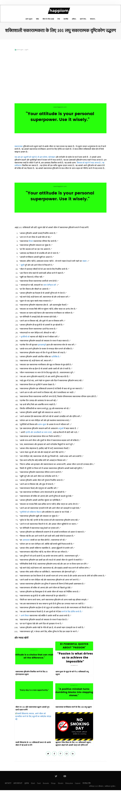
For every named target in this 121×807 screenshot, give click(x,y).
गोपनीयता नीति (86, 783)
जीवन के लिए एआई (48, 19)
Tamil (39, 783)
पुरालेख (27, 783)
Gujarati (77, 783)
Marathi (60, 783)
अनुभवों (61, 428)
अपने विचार (25, 616)
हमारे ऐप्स (83, 19)
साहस (84, 261)
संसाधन (92, 19)
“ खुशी (21, 265)
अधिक (74, 19)
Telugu (53, 783)
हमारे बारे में (8, 783)
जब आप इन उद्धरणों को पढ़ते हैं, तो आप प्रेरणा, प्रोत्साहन (35, 157)
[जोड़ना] (48, 754)
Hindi (33, 783)
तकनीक (66, 19)
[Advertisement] (60, 69)
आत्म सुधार (29, 19)
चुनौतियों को (25, 337)
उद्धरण (26, 50)
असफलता (26, 540)
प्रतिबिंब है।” (56, 357)
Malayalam (69, 783)
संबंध (37, 19)
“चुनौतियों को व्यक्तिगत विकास (30, 512)
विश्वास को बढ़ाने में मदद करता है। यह (90, 163)
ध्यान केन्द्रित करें (49, 285)
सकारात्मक (19, 146)
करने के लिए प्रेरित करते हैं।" (72, 611)
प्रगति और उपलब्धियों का (34, 432)
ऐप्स (59, 19)
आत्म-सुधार (20, 50)
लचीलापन (18, 165)
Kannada (46, 783)
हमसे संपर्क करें (18, 783)
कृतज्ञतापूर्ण (42, 345)
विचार (31, 241)
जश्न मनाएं (48, 432)
